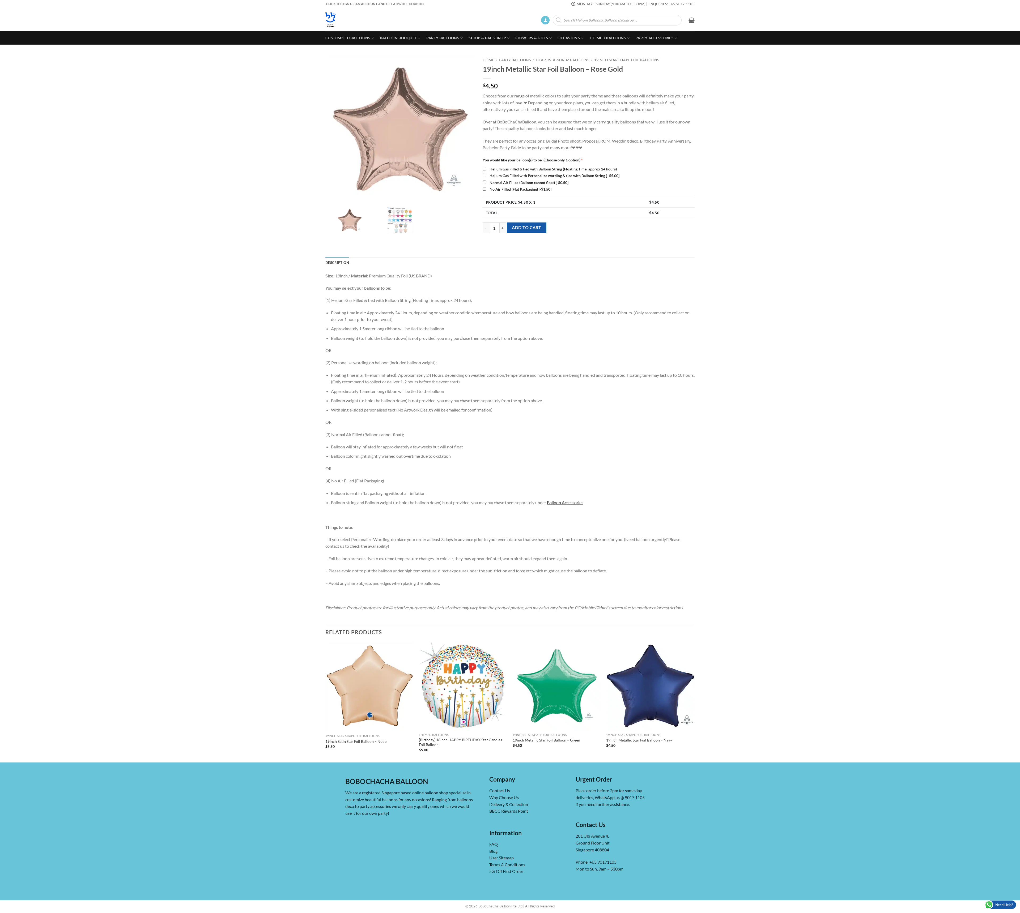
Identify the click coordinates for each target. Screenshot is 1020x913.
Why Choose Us (504, 797)
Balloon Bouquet (398, 38)
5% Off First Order (506, 871)
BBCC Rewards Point (508, 810)
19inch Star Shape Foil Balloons (626, 60)
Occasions (569, 38)
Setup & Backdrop (487, 38)
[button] (545, 20)
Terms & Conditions (507, 864)
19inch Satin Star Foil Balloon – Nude (355, 741)
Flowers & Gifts (531, 38)
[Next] (694, 701)
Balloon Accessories (565, 502)
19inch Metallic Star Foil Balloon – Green (546, 740)
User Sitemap (501, 857)
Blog (493, 851)
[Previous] (326, 701)
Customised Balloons (347, 38)
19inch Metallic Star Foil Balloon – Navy (639, 740)
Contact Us (499, 790)
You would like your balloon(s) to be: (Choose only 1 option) (533, 160)
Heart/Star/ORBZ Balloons (562, 60)
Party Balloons (442, 38)
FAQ (493, 844)
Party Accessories (654, 38)
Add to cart (526, 227)
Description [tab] (337, 262)
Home (488, 60)
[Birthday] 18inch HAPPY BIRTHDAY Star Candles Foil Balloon (460, 742)
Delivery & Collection (508, 804)
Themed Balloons (607, 38)
